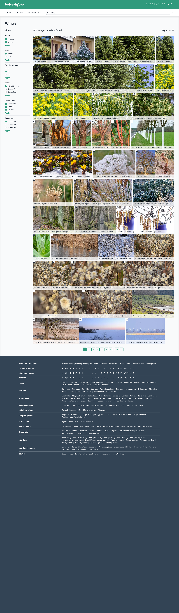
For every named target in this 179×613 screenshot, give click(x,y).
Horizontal (12, 104)
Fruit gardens (140, 437)
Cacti (77, 421)
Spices (129, 426)
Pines (70, 385)
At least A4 (12, 124)
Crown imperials (77, 405)
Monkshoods (130, 398)
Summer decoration (94, 433)
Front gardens (128, 437)
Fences (75, 447)
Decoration (93, 363)
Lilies (117, 405)
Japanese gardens (82, 440)
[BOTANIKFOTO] (14, 5)
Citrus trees (84, 382)
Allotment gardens (69, 437)
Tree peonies (111, 391)
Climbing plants (81, 363)
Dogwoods (95, 382)
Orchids (108, 414)
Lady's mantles (99, 398)
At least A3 (12, 127)
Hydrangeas (142, 389)
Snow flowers (98, 391)
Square (11, 110)
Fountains (83, 447)
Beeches (65, 382)
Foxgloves (142, 396)
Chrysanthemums (79, 396)
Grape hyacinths (100, 405)
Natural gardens (117, 440)
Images (11, 39)
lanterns (137, 447)
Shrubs (121, 363)
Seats (90, 449)
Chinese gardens (101, 437)
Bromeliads (75, 414)
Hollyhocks (80, 398)
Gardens (103, 363)
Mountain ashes (148, 382)
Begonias (65, 414)
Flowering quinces (107, 389)
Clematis (65, 410)
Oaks (64, 385)
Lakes (85, 454)
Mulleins (141, 398)
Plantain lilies (73, 401)
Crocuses (65, 405)
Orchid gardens (132, 440)
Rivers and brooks (107, 454)
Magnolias (128, 382)
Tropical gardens (81, 442)
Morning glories (89, 410)
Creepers (74, 410)
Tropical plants (138, 363)
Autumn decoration (69, 431)
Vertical (11, 107)
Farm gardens (114, 437)
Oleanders (153, 389)
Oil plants (121, 426)
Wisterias (101, 410)
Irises (89, 398)
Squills (134, 405)
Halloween (139, 431)
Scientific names (14, 86)
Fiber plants (84, 426)
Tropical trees (80, 417)
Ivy (80, 410)
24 (8, 68)
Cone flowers (104, 396)
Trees (128, 363)
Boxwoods (76, 389)
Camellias (85, 389)
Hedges (129, 447)
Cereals (65, 426)
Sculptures (81, 449)
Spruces (97, 385)
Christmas (83, 431)
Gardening (93, 447)
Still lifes (81, 433)
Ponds (73, 449)
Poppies (83, 401)
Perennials (113, 363)
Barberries (66, 389)
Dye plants (73, 426)
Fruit (92, 426)
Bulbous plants (68, 363)
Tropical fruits (67, 417)
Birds (64, 454)
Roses (89, 391)
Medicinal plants (109, 426)
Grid (9, 57)
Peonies (149, 398)
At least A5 (12, 121)
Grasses (65, 398)
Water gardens (112, 442)
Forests (70, 454)
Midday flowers (87, 421)
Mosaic (10, 54)
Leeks (111, 405)
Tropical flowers (140, 414)
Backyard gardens (85, 437)
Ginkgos (119, 382)
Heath (72, 398)
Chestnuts (74, 382)
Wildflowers (120, 454)
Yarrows (131, 401)
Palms (115, 414)
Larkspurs (111, 398)
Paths (145, 447)
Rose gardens (67, 442)
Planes (76, 385)
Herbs (98, 426)
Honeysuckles (130, 389)
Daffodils (89, 405)
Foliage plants (87, 414)
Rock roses (80, 391)
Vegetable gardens (96, 442)
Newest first (12, 89)
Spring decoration (69, 433)
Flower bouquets (110, 431)
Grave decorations (126, 431)
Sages (100, 401)
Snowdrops (125, 405)
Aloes (71, 421)
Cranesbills (115, 396)
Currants (94, 389)
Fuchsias (119, 389)
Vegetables (147, 426)
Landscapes (93, 454)
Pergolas (65, 449)
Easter (91, 431)
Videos (10, 42)
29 (117, 349)
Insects (78, 454)
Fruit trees (110, 382)
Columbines (92, 396)
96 (8, 74)
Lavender (120, 398)
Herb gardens (67, 440)
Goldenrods (152, 396)
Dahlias (125, 396)
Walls (96, 449)
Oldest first (12, 92)
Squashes (137, 426)
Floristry (99, 431)
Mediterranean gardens (99, 440)
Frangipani (98, 414)
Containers (66, 447)
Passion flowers (125, 414)
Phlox (64, 401)
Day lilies (133, 396)
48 (8, 71)
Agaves (64, 421)
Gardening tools (105, 447)
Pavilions (152, 447)
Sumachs (106, 385)
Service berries (86, 385)
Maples (137, 382)
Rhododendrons (68, 391)
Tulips (141, 405)
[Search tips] (173, 13)
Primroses (92, 401)
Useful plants (151, 363)
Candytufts (66, 396)
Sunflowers (121, 401)
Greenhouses (119, 447)
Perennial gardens (147, 440)
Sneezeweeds (110, 401)
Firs (102, 382)
